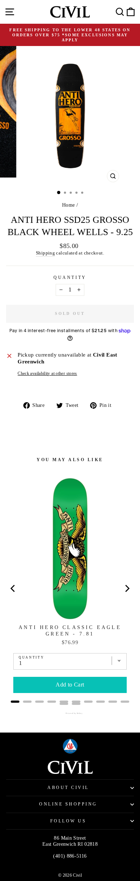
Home (68, 205)
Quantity (69, 277)
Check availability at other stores (47, 373)
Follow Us (68, 821)
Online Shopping (68, 804)
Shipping (45, 253)
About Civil (68, 787)
